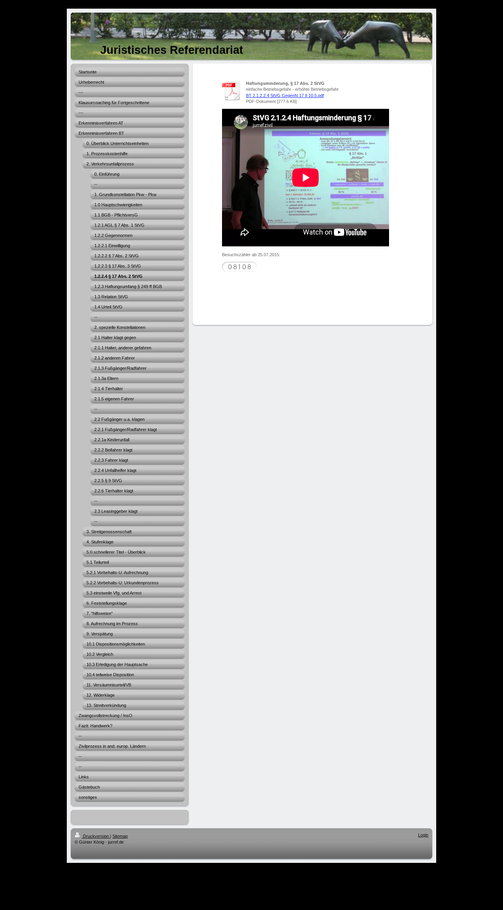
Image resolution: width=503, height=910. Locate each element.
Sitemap (120, 836)
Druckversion (96, 836)
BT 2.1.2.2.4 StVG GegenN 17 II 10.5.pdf (285, 95)
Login (423, 835)
